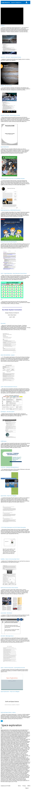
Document (3, 323)
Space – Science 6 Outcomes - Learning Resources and (13, 667)
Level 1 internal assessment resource (9, 386)
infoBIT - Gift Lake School (6, 85)
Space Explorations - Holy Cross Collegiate (10, 691)
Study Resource (5, 2)
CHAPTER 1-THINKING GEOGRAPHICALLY (10, 467)
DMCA (28, 785)
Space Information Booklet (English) (9, 241)
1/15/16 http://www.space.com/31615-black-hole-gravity (13, 527)
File (1, 299)
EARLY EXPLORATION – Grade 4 (8, 355)
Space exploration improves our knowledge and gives (13, 178)
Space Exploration (5, 147)
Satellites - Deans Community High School (10, 559)
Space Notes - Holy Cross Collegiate (8, 495)
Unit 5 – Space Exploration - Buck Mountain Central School (14, 273)
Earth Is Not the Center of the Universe (9, 587)
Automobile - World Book (6, 613)
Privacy (24, 785)
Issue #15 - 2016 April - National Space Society (11, 57)
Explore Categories (16, 2)
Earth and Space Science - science (8, 712)
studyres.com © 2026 (5, 785)
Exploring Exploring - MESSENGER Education (11, 210)
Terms (19, 785)
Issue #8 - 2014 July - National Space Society (10, 115)
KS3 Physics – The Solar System (7, 411)
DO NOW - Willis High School (7, 636)
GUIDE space (3, 441)
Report (27, 788)
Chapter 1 (3, 25)
